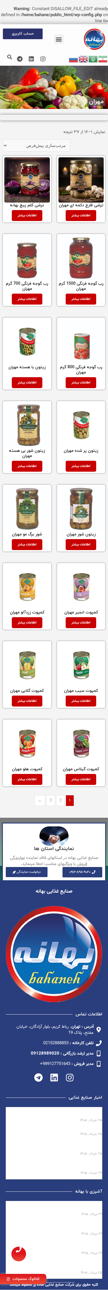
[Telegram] (20, 59)
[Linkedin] (31, 59)
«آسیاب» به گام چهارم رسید (76, 1129)
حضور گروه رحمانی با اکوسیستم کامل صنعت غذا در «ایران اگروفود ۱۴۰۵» (54, 1146)
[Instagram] (43, 59)
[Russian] (74, 59)
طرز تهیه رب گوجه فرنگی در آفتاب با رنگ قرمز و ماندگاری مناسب (56, 1245)
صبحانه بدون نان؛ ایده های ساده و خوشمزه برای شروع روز (58, 1206)
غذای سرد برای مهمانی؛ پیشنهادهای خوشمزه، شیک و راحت (54, 1226)
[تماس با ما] (19, 1254)
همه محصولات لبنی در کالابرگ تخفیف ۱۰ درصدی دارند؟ (56, 1113)
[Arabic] (93, 59)
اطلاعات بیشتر (80, 215)
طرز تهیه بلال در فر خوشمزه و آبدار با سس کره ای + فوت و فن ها (55, 1265)
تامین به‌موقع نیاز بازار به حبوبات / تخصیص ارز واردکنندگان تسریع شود (57, 1165)
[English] (83, 59)
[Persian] (103, 59)
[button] (59, 39)
